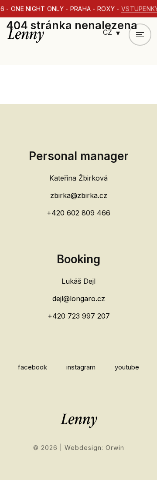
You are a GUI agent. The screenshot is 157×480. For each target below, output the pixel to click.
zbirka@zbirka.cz (78, 195)
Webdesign (83, 447)
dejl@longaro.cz (78, 298)
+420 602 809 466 (78, 212)
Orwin (115, 447)
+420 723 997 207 (79, 316)
